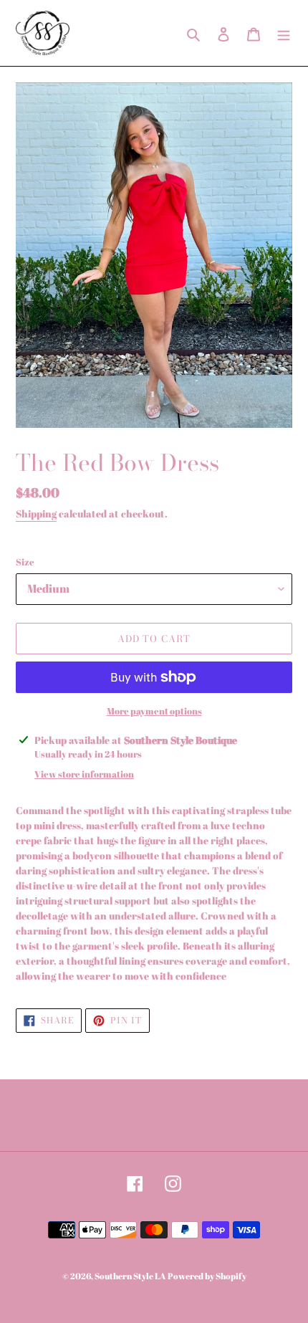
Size (25, 561)
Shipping (36, 513)
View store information (84, 774)
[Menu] (284, 32)
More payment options (154, 711)
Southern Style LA (130, 1275)
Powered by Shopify (207, 1275)
